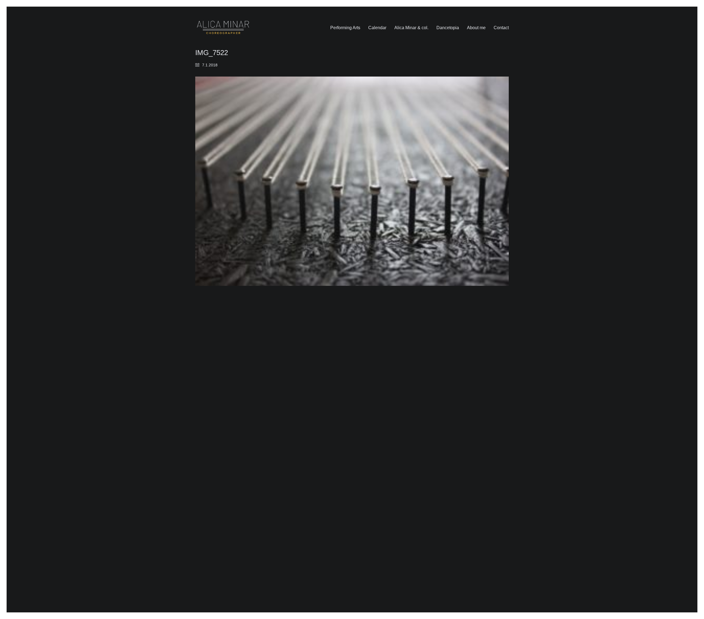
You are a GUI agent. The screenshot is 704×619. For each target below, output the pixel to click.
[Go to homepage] (223, 27)
